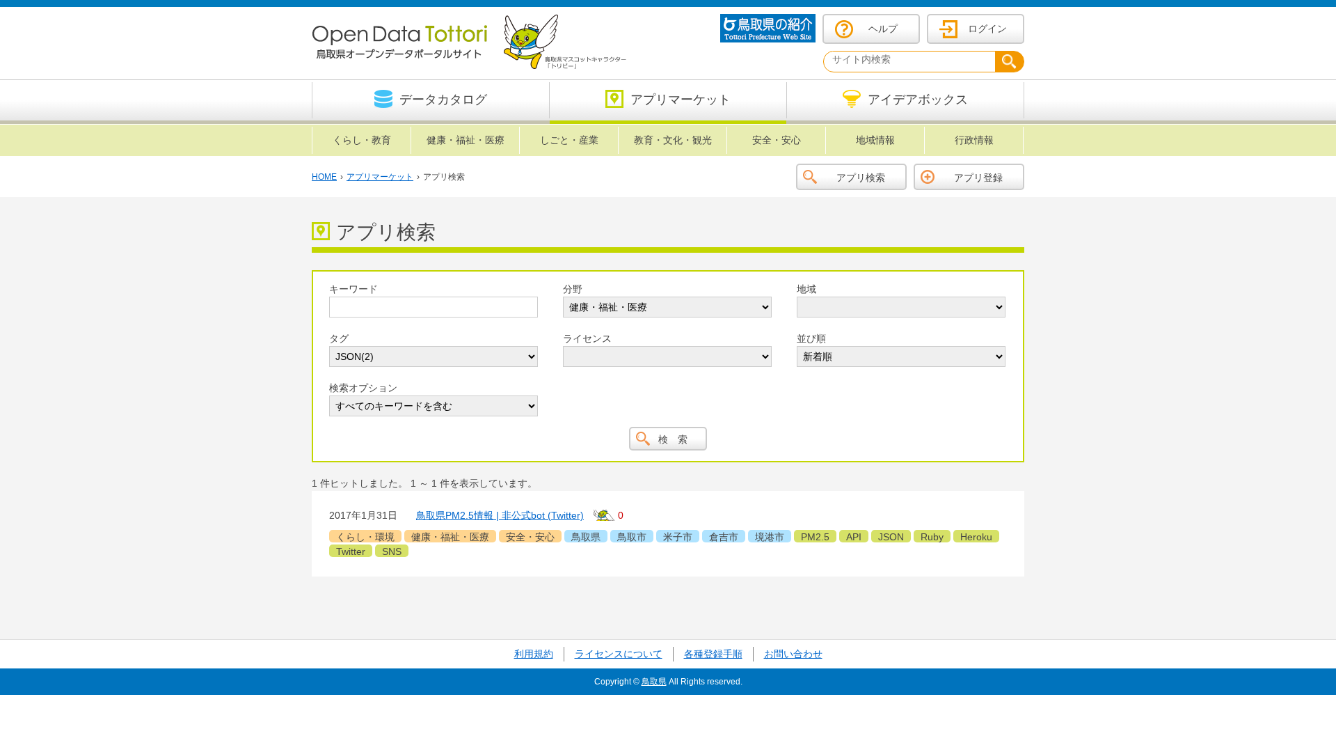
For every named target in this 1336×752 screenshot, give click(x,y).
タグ (339, 338)
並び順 (811, 338)
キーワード (353, 289)
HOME (324, 177)
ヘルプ (883, 28)
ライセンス (587, 338)
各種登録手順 (713, 653)
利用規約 (533, 653)
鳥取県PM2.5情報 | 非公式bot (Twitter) (500, 515)
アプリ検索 (860, 177)
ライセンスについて (618, 653)
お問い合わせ (793, 653)
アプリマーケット (380, 177)
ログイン (987, 28)
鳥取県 (654, 682)
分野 (572, 289)
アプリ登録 (978, 177)
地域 (806, 289)
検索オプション (363, 387)
